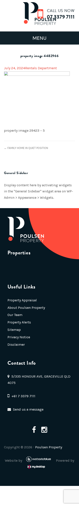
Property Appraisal (22, 300)
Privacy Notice (18, 337)
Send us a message (28, 409)
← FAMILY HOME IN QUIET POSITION (26, 148)
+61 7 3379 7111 (23, 396)
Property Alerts (19, 322)
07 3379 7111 (61, 17)
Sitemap (14, 330)
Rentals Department (41, 68)
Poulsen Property (48, 447)
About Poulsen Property (26, 308)
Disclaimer (16, 344)
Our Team (14, 315)
